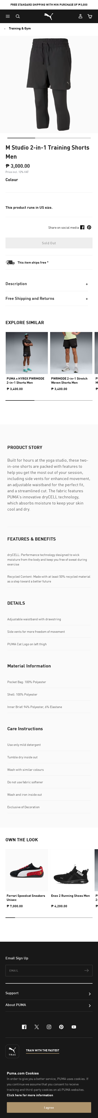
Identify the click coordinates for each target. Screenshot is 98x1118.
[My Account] (80, 16)
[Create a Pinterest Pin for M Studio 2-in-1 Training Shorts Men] (89, 227)
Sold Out (49, 243)
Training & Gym (20, 28)
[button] (8, 16)
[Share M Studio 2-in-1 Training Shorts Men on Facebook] (82, 227)
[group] (26, 359)
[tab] (21, 138)
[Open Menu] (8, 16)
